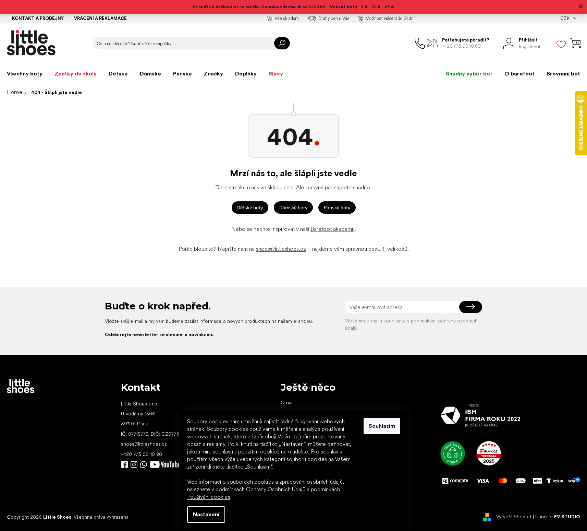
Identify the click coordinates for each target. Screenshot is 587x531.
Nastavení (206, 514)
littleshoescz (134, 464)
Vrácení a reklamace (100, 18)
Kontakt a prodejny (38, 18)
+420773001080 (145, 464)
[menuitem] (24, 73)
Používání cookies (208, 497)
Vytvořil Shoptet (513, 516)
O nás (287, 402)
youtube (165, 464)
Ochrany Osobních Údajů (276, 489)
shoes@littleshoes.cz (281, 249)
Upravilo (557, 516)
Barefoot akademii (332, 229)
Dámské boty (293, 207)
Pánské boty (337, 207)
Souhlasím (382, 426)
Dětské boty (250, 207)
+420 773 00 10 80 (141, 454)
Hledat (282, 43)
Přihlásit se (470, 307)
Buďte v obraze (124, 464)
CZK (565, 18)
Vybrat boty (343, 6)
